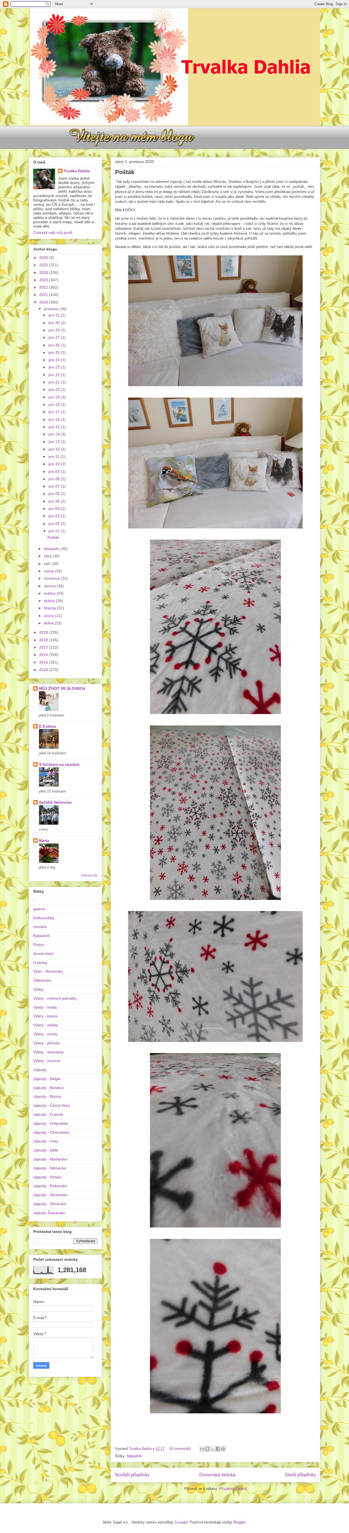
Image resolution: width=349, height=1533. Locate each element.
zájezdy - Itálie (45, 1150)
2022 (44, 287)
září (48, 563)
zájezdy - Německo (49, 1168)
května (50, 593)
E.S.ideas (47, 726)
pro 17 (55, 412)
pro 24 (55, 360)
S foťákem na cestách (59, 764)
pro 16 (55, 419)
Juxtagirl (181, 1522)
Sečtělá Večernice (55, 802)
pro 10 (55, 464)
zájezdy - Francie (48, 1114)
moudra (40, 926)
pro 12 (55, 449)
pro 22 (55, 375)
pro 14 (55, 434)
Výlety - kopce (45, 1016)
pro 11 (55, 456)
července (52, 578)
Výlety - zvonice (46, 1061)
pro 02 (55, 523)
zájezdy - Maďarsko (50, 1159)
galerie (39, 909)
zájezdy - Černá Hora (51, 1105)
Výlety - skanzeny (48, 1052)
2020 (44, 302)
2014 (44, 669)
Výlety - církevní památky (55, 998)
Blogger (239, 1522)
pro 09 (55, 471)
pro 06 (55, 493)
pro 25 (55, 352)
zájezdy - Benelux (48, 1088)
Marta (44, 840)
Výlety (38, 989)
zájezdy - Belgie (47, 1079)
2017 (44, 647)
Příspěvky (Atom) (233, 1489)
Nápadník (134, 1456)
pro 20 (55, 389)
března (50, 608)
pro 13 (55, 441)
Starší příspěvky (300, 1474)
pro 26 (55, 345)
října (48, 556)
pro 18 (55, 404)
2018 (44, 640)
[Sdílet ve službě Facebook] (218, 1449)
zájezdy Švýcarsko (49, 1213)
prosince (52, 309)
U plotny (40, 962)
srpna (49, 571)
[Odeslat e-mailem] (202, 1449)
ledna (49, 623)
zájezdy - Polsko (47, 1177)
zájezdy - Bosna (47, 1096)
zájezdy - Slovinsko (49, 1204)
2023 (44, 280)
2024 (44, 272)
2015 (44, 662)
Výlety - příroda (46, 1043)
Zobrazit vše (89, 875)
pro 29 (55, 330)
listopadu (52, 548)
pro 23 (55, 367)
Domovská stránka (217, 1474)
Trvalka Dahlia (77, 171)
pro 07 (55, 486)
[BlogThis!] (207, 1449)
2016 (44, 654)
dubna (50, 600)
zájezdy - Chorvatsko (51, 1132)
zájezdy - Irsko (45, 1141)
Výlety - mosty (45, 1034)
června (50, 586)
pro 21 (55, 382)
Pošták (124, 172)
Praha (38, 944)
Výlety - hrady (45, 1007)
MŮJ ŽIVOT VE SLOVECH (62, 688)
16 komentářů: (181, 1449)
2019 (44, 632)
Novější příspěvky (132, 1474)
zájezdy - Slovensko (50, 1195)
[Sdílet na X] (212, 1449)
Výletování (42, 980)
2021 (44, 294)
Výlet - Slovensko (48, 971)
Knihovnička (43, 918)
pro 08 (55, 479)
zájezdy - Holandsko (50, 1123)
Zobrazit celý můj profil (52, 232)
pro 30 (55, 322)
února (49, 615)
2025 (44, 265)
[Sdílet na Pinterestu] (223, 1449)
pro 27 (55, 337)
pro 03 (55, 516)
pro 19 (55, 397)
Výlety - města (45, 1025)
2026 (44, 257)
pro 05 (55, 501)
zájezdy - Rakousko (50, 1186)
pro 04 (55, 508)
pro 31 (55, 315)
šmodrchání (43, 953)
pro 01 (55, 531)
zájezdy (39, 1070)
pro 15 (55, 427)
